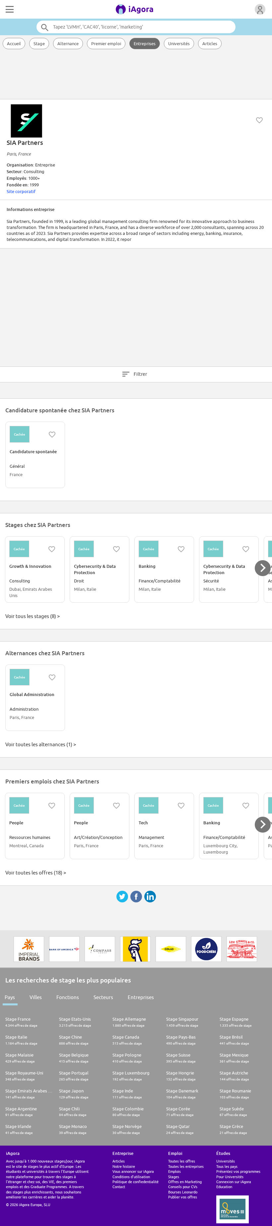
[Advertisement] (136, 75)
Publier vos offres (182, 1197)
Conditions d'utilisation (131, 1177)
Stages (173, 1177)
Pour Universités (229, 1177)
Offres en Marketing (185, 1181)
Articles (209, 43)
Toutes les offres (181, 1161)
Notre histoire (123, 1166)
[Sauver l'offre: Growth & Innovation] (52, 549)
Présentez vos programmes (238, 1171)
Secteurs (103, 997)
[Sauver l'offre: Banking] (181, 549)
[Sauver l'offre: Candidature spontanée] (52, 435)
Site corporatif (21, 191)
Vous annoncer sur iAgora (133, 1171)
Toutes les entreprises (186, 1166)
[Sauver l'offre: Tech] (181, 806)
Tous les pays (227, 1166)
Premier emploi (106, 43)
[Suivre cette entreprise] (259, 120)
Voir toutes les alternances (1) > (40, 744)
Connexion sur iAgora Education (233, 1184)
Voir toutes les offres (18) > (35, 872)
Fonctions (67, 997)
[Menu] (9, 9)
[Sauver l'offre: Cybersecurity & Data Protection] (116, 549)
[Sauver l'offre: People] (52, 806)
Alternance (68, 43)
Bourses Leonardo (182, 1192)
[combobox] (136, 27)
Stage (39, 43)
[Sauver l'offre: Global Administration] (52, 677)
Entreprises (145, 43)
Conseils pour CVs (182, 1186)
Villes (36, 997)
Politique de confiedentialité (135, 1181)
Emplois (174, 1171)
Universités (179, 43)
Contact (118, 1186)
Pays (10, 997)
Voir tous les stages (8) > (32, 616)
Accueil (14, 43)
